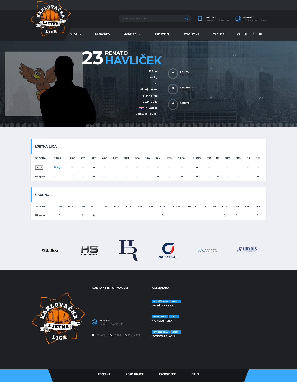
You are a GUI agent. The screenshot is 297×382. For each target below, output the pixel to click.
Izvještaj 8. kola (164, 336)
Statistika (191, 34)
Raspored (102, 34)
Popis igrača (134, 374)
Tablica (218, 34)
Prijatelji (162, 34)
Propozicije (167, 374)
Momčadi (130, 34)
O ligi (195, 374)
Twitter (117, 335)
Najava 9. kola (162, 320)
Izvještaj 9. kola (163, 305)
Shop (74, 34)
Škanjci (58, 167)
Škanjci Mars (149, 89)
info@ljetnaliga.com (217, 20)
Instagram (134, 335)
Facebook (100, 335)
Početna (104, 374)
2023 (39, 167)
